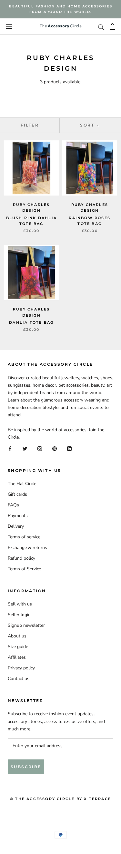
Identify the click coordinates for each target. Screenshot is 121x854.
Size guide (18, 647)
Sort (88, 125)
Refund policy (21, 558)
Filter (30, 125)
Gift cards (17, 494)
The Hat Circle (22, 484)
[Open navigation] (9, 26)
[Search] (101, 26)
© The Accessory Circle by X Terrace (60, 799)
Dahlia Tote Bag (31, 322)
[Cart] (112, 26)
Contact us (18, 679)
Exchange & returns (27, 547)
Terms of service (24, 537)
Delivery (16, 526)
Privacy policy (21, 668)
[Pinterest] (54, 448)
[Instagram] (39, 448)
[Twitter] (25, 448)
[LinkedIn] (69, 448)
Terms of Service (24, 569)
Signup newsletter (26, 625)
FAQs (13, 505)
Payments (18, 516)
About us (17, 636)
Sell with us (20, 604)
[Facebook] (10, 448)
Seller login (19, 615)
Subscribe (26, 766)
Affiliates (17, 657)
